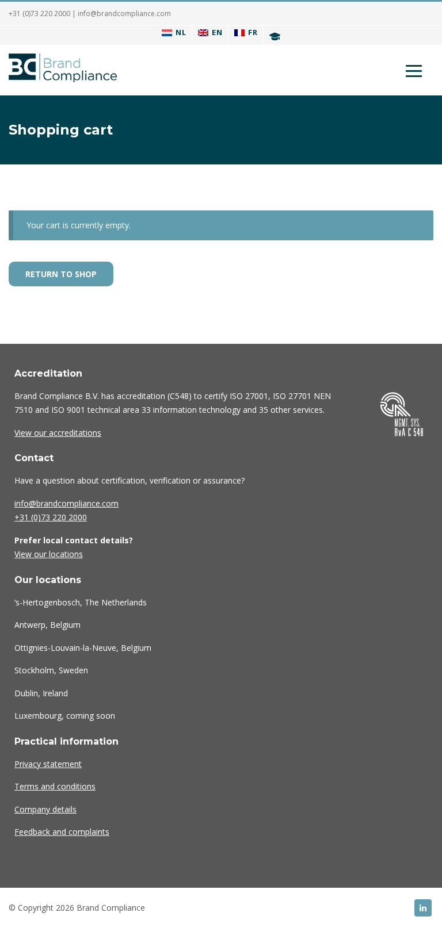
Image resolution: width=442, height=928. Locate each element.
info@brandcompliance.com (124, 13)
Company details (45, 809)
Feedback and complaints (61, 831)
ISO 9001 (68, 409)
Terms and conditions (55, 786)
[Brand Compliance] (63, 70)
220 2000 (50, 517)
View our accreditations (57, 432)
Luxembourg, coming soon (64, 715)
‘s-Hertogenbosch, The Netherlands (80, 602)
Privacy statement (48, 763)
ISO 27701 (292, 395)
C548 (179, 395)
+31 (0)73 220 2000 (39, 13)
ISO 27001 (249, 395)
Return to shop (61, 274)
